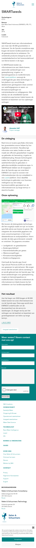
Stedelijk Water (8, 410)
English (5, 481)
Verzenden (6, 396)
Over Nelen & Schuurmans (11, 454)
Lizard (5, 433)
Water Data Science (9, 422)
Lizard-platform (10, 77)
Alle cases (7, 322)
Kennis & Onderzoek (12, 441)
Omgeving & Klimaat (9, 413)
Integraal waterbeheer (10, 329)
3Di (4, 436)
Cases (5, 445)
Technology (8, 427)
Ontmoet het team (9, 457)
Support (5, 478)
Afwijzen (18, 544)
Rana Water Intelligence (11, 430)
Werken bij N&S (8, 463)
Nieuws (5, 460)
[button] (33, 527)
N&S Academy (7, 404)
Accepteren (18, 539)
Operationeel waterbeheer (11, 416)
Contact (7, 468)
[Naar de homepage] (18, 4)
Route (3, 498)
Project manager (14, 129)
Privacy (5, 472)
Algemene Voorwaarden (11, 475)
